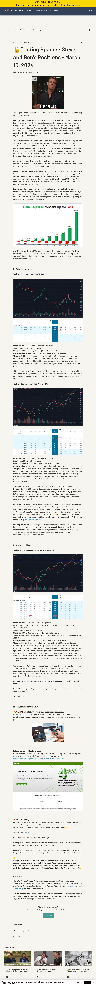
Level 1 (14, 30)
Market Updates (24, 30)
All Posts (6, 30)
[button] (30, 10)
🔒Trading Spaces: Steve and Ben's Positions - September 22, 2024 (17, 971)
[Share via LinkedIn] (23, 931)
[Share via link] (28, 931)
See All (90, 947)
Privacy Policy (11, 984)
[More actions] (81, 42)
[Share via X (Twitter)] (19, 931)
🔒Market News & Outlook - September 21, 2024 (47, 971)
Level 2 (49, 30)
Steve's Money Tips (38, 30)
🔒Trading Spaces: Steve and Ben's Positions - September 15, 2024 (78, 971)
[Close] (94, 982)
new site (56, 1)
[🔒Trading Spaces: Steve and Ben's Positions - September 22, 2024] (17, 958)
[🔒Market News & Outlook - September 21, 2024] (48, 958)
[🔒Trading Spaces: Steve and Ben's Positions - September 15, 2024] (78, 958)
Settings (79, 983)
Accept (88, 983)
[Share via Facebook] (14, 931)
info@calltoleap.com (69, 4)
